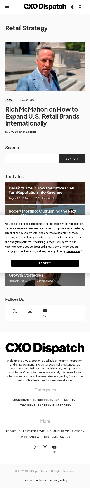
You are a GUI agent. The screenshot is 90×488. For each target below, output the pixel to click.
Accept (44, 263)
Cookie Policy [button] (60, 246)
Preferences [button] (73, 251)
